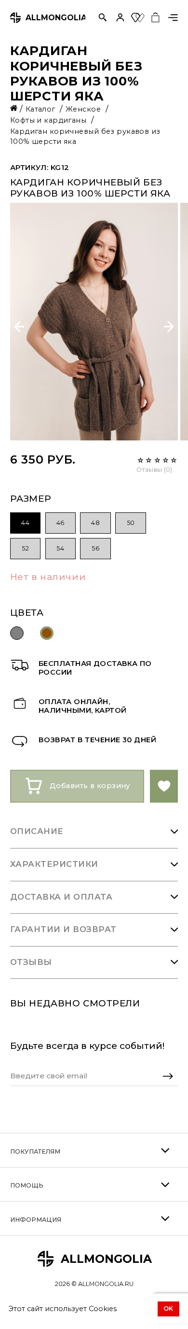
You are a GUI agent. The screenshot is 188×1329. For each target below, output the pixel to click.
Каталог (42, 109)
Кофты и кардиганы (49, 120)
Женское (84, 109)
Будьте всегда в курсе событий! (87, 1046)
